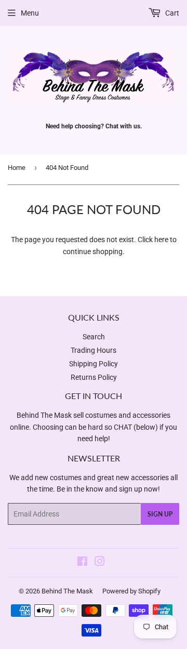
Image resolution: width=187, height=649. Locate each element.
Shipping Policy (93, 364)
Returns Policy (94, 377)
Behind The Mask (67, 591)
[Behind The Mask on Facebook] (82, 563)
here (161, 239)
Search (94, 337)
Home (16, 167)
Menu (30, 13)
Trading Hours (93, 350)
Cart (171, 13)
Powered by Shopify (131, 591)
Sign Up (160, 514)
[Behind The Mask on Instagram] (100, 563)
